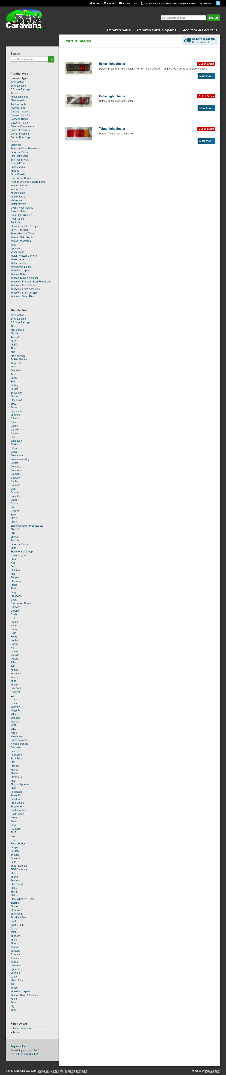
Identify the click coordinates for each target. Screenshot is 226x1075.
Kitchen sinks (18, 192)
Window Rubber (19, 274)
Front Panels (18, 174)
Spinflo (14, 891)
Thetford (15, 936)
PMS (13, 788)
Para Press (17, 758)
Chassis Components (22, 126)
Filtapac (15, 577)
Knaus (14, 677)
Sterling (15, 902)
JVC (13, 666)
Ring (13, 825)
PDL (13, 762)
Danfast (15, 481)
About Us (43, 1070)
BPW (13, 403)
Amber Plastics (19, 359)
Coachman (17, 455)
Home (96, 3)
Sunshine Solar (19, 917)
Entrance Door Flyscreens (25, 148)
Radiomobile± (18, 810)
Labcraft (15, 692)
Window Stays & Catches (24, 277)
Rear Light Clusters (21, 215)
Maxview (15, 706)
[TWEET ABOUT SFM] (218, 3)
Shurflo (15, 876)
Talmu (14, 928)
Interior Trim (17, 189)
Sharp (14, 873)
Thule (14, 939)
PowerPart (16, 795)
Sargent (15, 851)
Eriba (13, 547)
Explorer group (19, 555)
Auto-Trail (16, 363)
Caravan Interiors (20, 111)
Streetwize (16, 910)
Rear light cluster (22, 1028)
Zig (12, 1006)
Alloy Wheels (18, 100)
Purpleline (16, 806)
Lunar (14, 703)
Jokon (14, 662)
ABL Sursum (18, 329)
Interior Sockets (19, 185)
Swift (13, 921)
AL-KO (14, 344)
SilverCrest (17, 884)
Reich (14, 817)
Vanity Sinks (17, 252)
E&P (13, 507)
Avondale (16, 370)
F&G (13, 559)
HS (12, 647)
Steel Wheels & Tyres (22, 233)
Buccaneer (17, 411)
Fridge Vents (18, 167)
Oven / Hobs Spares (22, 207)
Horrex (14, 644)
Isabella (15, 655)
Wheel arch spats (20, 270)
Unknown (16, 965)
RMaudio (16, 828)
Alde (13, 348)
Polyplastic (16, 791)
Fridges (15, 170)
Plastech (15, 773)
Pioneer (15, 766)
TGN (13, 932)
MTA (13, 729)
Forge (14, 592)
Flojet (14, 584)
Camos (15, 422)
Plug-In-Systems (20, 784)
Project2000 (17, 802)
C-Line (14, 418)
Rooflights (16, 222)
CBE (13, 437)
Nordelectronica (19, 740)
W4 (12, 984)
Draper (14, 499)
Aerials (14, 93)
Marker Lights (18, 196)
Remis (14, 821)
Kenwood (16, 673)
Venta (14, 976)
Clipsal (14, 451)
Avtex (14, 374)
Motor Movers (18, 204)
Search (213, 17)
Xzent (14, 998)
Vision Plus (17, 980)
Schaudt (15, 858)
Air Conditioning (19, 96)
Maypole (15, 710)
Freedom (16, 596)
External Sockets (20, 159)
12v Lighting (17, 82)
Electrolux (16, 529)
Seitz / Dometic (19, 865)
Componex (17, 470)
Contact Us (130, 3)
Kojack (14, 684)
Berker (14, 389)
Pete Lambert (212, 1070)
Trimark (15, 958)
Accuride (15, 337)
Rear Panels (17, 218)
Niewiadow (17, 736)
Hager (14, 625)
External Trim (18, 163)
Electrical (16, 144)
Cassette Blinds (19, 119)
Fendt (14, 566)
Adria (13, 340)
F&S (13, 562)
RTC (13, 839)
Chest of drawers (20, 130)
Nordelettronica (19, 743)
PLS (13, 780)
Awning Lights (18, 104)
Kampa (15, 669)
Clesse (14, 448)
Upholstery (17, 248)
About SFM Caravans (200, 29)
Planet (14, 769)
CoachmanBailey (20, 459)
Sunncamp (17, 913)
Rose (13, 836)
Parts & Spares (156, 29)
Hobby (14, 640)
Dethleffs (15, 485)
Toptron (15, 947)
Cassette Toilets (19, 122)
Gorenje (15, 610)
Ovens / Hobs (18, 211)
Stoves (14, 906)
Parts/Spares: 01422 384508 (195, 3)
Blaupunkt (16, 400)
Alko (13, 352)
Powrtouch (16, 799)
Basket (111, 3)
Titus (13, 943)
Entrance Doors (19, 152)
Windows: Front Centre (23, 285)
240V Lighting (18, 85)
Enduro (15, 540)
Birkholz (15, 396)
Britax (14, 407)
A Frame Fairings (20, 89)
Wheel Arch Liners (21, 266)
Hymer (14, 651)
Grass (14, 614)
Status (14, 895)
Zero (13, 1002)
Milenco (15, 714)
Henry (14, 636)
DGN (13, 488)
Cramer (15, 474)
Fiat (13, 573)
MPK (13, 725)
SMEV (14, 887)
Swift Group (17, 924)
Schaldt (15, 854)
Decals (14, 141)
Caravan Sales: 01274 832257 (160, 3)
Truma (14, 961)
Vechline (15, 973)
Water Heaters (19, 259)
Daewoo (15, 477)
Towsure (15, 954)
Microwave (17, 200)
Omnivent (16, 747)
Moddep (15, 717)
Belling (14, 385)
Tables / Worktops (21, 241)
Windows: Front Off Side (24, 292)
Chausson (16, 440)
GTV (13, 618)
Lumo (14, 699)
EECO (14, 518)
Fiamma (15, 570)
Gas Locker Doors (21, 178)
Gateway (15, 607)
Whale (14, 987)
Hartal (14, 629)
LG (12, 695)
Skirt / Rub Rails (19, 229)
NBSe (14, 732)
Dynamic (15, 503)
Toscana (15, 950)
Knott (13, 681)
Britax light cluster (112, 63)
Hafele (14, 621)
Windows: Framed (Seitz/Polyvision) (31, 281)
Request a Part (18, 1046)
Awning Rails (18, 107)
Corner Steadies (20, 133)
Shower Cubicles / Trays (24, 226)
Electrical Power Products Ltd (27, 525)
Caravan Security (20, 115)
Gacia (14, 599)
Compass (16, 466)
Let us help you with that (24, 1054)
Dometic (15, 496)
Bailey (14, 377)
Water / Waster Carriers (24, 255)
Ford (13, 588)
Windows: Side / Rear (23, 296)
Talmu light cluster (112, 128)
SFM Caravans (19, 869)
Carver (14, 433)
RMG (13, 832)
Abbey (14, 326)
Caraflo (15, 429)
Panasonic (16, 754)
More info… (206, 76)
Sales (119, 29)
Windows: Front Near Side (25, 289)
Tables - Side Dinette (22, 237)
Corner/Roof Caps (21, 137)
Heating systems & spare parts (28, 181)
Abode (14, 333)
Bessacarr (16, 392)
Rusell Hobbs (18, 843)
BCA (13, 381)
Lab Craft (16, 688)
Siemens (15, 880)
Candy (14, 426)
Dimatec (15, 492)
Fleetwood (16, 581)
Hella (13, 632)
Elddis (14, 522)
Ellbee (14, 533)
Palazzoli (15, 751)
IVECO (14, 658)
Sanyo (14, 847)
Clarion (15, 444)
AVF (13, 366)
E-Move (15, 511)
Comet (14, 462)
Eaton (14, 514)
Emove (14, 536)
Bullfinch (15, 414)
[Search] (51, 59)
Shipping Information (76, 1070)
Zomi (13, 1009)
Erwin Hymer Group (22, 551)
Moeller (15, 721)
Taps (13, 244)
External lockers (19, 156)
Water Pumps (18, 263)
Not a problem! (203, 40)
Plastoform (17, 777)
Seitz (13, 862)
